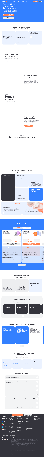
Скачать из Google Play (5, 363)
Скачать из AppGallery (5, 365)
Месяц (17, 227)
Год (26, 227)
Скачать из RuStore (6, 366)
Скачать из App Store (37, 362)
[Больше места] (20, 240)
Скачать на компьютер (15, 363)
